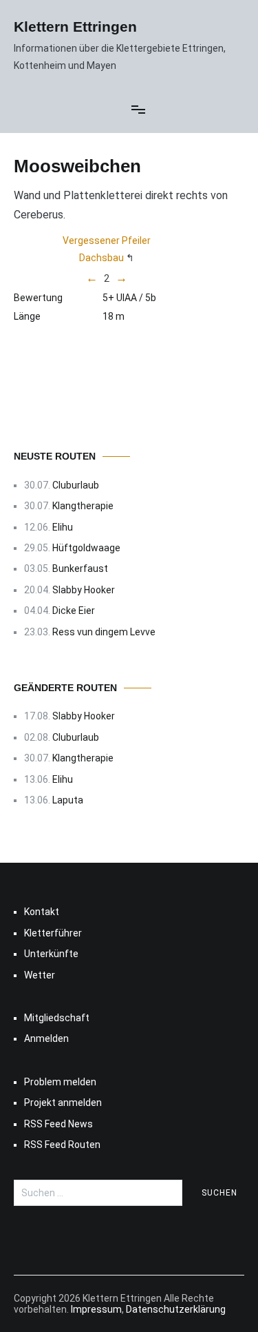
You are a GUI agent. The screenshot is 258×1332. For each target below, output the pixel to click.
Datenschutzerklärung (176, 1309)
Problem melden (60, 1081)
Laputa (67, 800)
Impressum (96, 1309)
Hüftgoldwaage (86, 547)
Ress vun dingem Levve (103, 631)
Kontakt (41, 911)
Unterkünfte (51, 953)
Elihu (62, 527)
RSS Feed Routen (62, 1144)
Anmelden (46, 1038)
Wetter (39, 975)
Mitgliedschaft (56, 1017)
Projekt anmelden (63, 1102)
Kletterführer (53, 933)
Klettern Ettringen (75, 26)
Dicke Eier (73, 610)
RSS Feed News (58, 1123)
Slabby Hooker (83, 589)
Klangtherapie (83, 505)
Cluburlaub (75, 485)
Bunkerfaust (80, 568)
